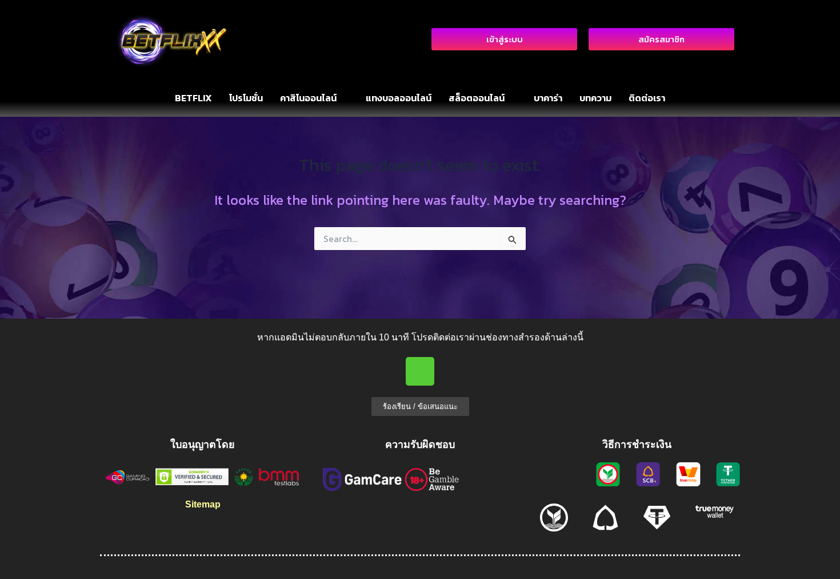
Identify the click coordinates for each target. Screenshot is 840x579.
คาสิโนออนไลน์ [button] (308, 98)
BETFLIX (193, 98)
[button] (314, 98)
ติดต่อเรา (647, 98)
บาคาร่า (548, 98)
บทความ (595, 98)
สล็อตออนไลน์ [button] (477, 98)
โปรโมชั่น (246, 98)
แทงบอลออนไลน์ (398, 98)
